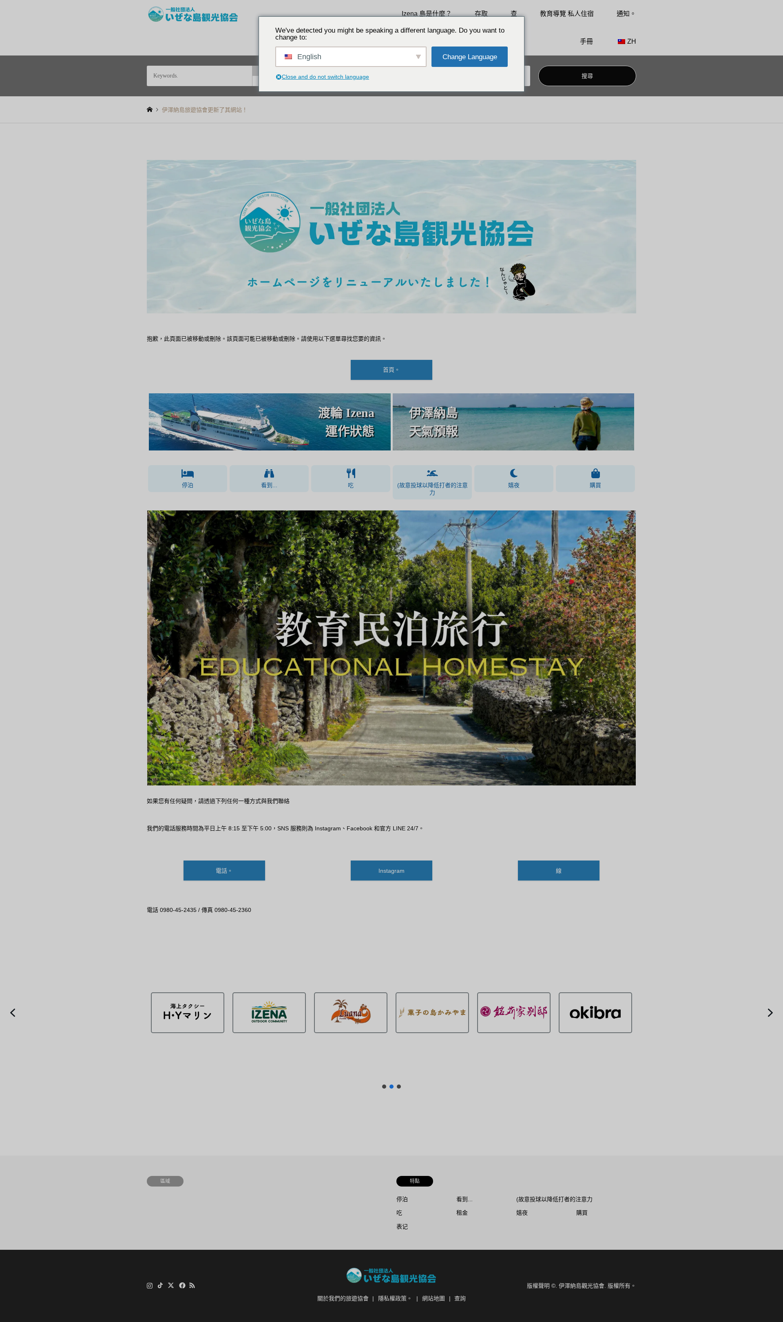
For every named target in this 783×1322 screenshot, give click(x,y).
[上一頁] (164, 648)
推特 (171, 1285)
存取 (481, 13)
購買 (595, 485)
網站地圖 (433, 1298)
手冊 (586, 41)
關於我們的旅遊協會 (343, 1298)
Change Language (469, 57)
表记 (402, 1226)
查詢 (460, 1298)
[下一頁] (619, 648)
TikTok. (160, 1285)
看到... (269, 485)
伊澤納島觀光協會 (581, 1285)
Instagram (391, 870)
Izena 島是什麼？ (427, 13)
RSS (192, 1285)
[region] (391, 421)
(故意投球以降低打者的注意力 (432, 489)
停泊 (187, 485)
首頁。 (391, 369)
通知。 (626, 13)
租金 (462, 1212)
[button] (270, 421)
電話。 (224, 870)
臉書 (181, 1285)
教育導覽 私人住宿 (567, 13)
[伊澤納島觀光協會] (193, 14)
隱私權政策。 (395, 1298)
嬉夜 (514, 485)
